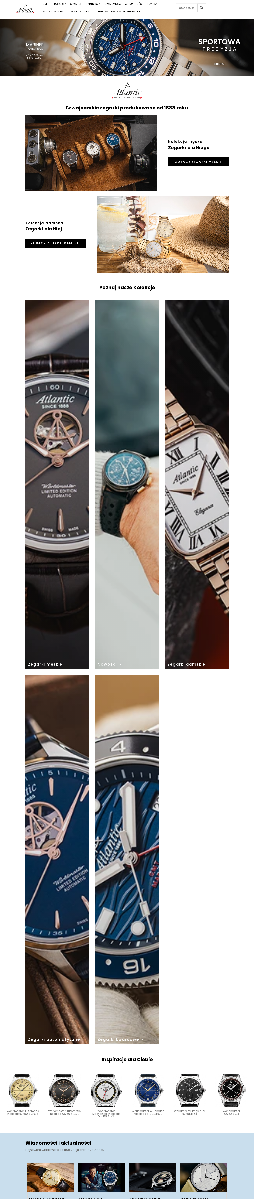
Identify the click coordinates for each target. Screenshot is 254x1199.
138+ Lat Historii (52, 11)
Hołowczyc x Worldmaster (119, 11)
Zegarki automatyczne (54, 1039)
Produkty (59, 4)
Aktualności (134, 4)
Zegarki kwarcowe (118, 1039)
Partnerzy (93, 4)
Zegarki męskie (45, 664)
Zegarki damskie (186, 664)
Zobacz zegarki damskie (55, 243)
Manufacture (80, 11)
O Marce (76, 4)
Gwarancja (112, 4)
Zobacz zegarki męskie (198, 161)
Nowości (107, 664)
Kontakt (153, 4)
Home (44, 4)
